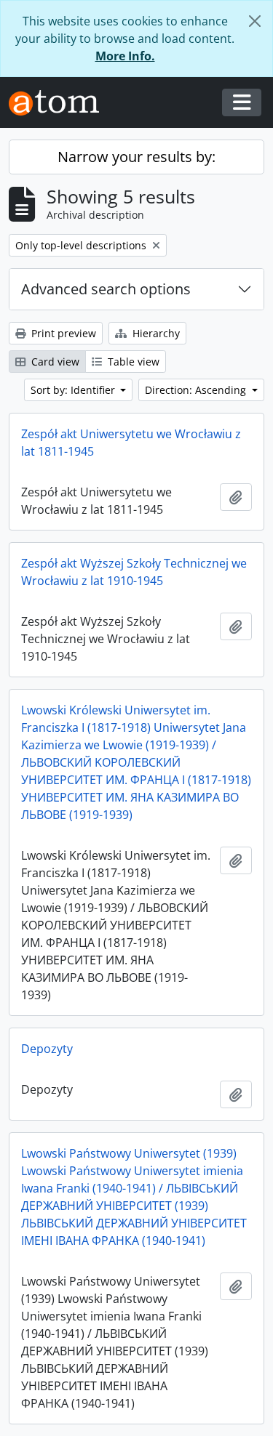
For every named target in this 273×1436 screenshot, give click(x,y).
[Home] (60, 102)
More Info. (125, 56)
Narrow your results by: (136, 156)
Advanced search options (106, 289)
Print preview (62, 333)
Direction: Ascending (197, 390)
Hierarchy (155, 333)
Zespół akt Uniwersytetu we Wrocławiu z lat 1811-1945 (131, 442)
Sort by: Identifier (74, 390)
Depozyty (47, 1049)
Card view (53, 361)
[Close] (254, 21)
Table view (132, 361)
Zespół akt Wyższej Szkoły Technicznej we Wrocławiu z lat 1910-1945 (134, 572)
